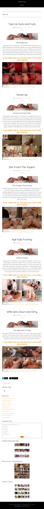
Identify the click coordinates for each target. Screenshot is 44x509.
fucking (22, 159)
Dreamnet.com (22, 1)
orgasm (28, 231)
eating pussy (20, 231)
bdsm (10, 87)
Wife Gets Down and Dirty (22, 311)
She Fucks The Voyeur (22, 167)
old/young (34, 371)
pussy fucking (31, 87)
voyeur (31, 231)
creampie (15, 231)
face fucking (22, 87)
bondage (14, 87)
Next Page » (14, 378)
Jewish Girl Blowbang (7, 415)
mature (29, 371)
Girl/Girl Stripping (6, 417)
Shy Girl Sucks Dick (6, 411)
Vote (22, 436)
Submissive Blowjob (6, 400)
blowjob (11, 159)
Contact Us (33, 504)
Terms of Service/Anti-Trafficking (15, 504)
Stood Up (22, 94)
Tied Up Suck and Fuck (22, 24)
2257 (29, 504)
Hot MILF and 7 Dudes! (7, 409)
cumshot (18, 87)
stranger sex (33, 159)
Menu (23, 5)
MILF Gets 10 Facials (7, 405)
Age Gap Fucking (22, 239)
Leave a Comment (28, 27)
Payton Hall (18, 85)
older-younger (27, 159)
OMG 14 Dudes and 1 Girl (8, 398)
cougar (14, 159)
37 (10, 378)
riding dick (36, 304)
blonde (10, 371)
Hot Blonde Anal (6, 407)
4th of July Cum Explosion (8, 413)
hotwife (26, 371)
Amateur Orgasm (6, 402)
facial (27, 87)
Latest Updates (12, 85)
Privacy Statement (24, 504)
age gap (11, 304)
